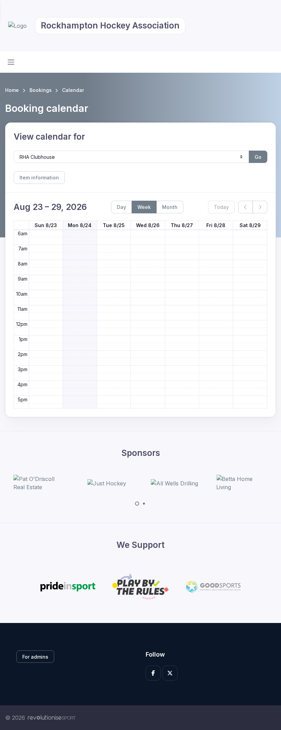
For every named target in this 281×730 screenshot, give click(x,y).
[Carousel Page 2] (144, 504)
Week (144, 207)
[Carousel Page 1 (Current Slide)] (137, 504)
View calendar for (49, 136)
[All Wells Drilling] (174, 483)
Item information (39, 177)
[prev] (245, 207)
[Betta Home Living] (242, 483)
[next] (260, 207)
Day (121, 207)
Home (12, 90)
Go (258, 157)
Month (170, 207)
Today (221, 207)
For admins (35, 657)
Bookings (40, 90)
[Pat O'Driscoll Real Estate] (39, 483)
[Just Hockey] (106, 483)
